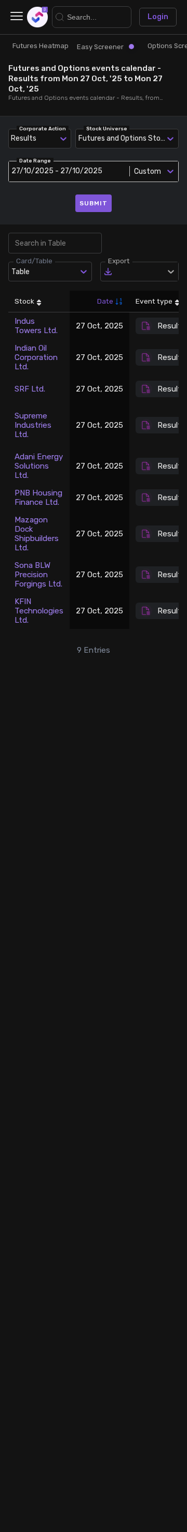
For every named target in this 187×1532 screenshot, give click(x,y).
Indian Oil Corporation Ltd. (36, 357)
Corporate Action (42, 129)
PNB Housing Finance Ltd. (38, 497)
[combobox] (80, 138)
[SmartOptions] (37, 17)
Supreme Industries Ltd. (33, 425)
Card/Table (34, 261)
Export (119, 261)
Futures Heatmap (40, 46)
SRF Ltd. (30, 389)
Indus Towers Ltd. (36, 326)
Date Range (35, 161)
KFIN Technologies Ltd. (39, 611)
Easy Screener (100, 47)
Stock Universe (106, 129)
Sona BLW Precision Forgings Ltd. (38, 575)
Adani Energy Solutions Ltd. (39, 466)
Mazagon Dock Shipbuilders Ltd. (37, 533)
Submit (93, 203)
